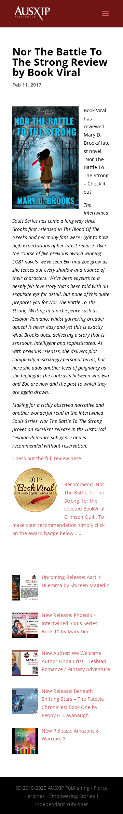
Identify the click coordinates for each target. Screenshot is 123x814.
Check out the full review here (46, 458)
